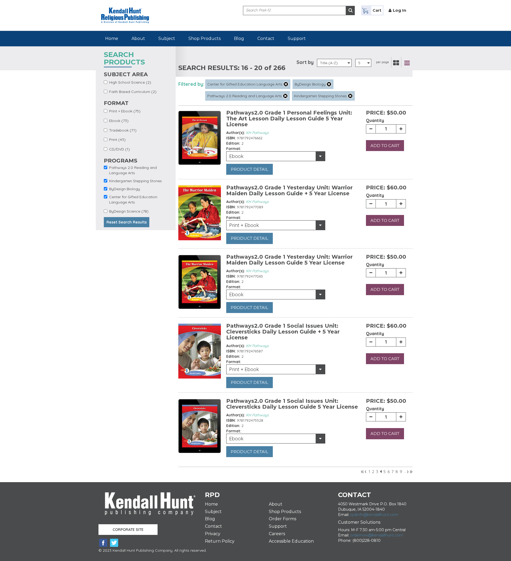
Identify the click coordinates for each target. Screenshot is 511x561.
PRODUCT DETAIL (249, 169)
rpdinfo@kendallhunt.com (374, 514)
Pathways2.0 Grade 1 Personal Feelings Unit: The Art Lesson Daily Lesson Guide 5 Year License (289, 118)
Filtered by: (191, 84)
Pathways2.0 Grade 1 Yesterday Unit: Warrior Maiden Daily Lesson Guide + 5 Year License (289, 190)
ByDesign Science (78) (129, 211)
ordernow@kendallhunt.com (376, 535)
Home (111, 38)
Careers (277, 533)
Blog (239, 38)
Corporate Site (128, 529)
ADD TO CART (384, 145)
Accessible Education (291, 541)
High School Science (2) (130, 82)
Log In (399, 10)
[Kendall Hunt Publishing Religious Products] (125, 11)
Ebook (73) (119, 120)
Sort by (305, 62)
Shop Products (204, 38)
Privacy (212, 533)
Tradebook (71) (123, 130)
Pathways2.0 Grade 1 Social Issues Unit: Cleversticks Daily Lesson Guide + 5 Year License (283, 332)
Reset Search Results (126, 222)
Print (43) (117, 139)
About (138, 38)
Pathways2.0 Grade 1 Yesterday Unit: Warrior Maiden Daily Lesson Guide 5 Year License (289, 260)
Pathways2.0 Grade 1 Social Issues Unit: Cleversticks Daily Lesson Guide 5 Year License (292, 404)
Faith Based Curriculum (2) (132, 91)
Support (297, 38)
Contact (265, 38)
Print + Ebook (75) (125, 111)
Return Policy (219, 541)
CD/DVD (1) (119, 149)
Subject (166, 38)
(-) (286, 84)
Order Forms (282, 518)
